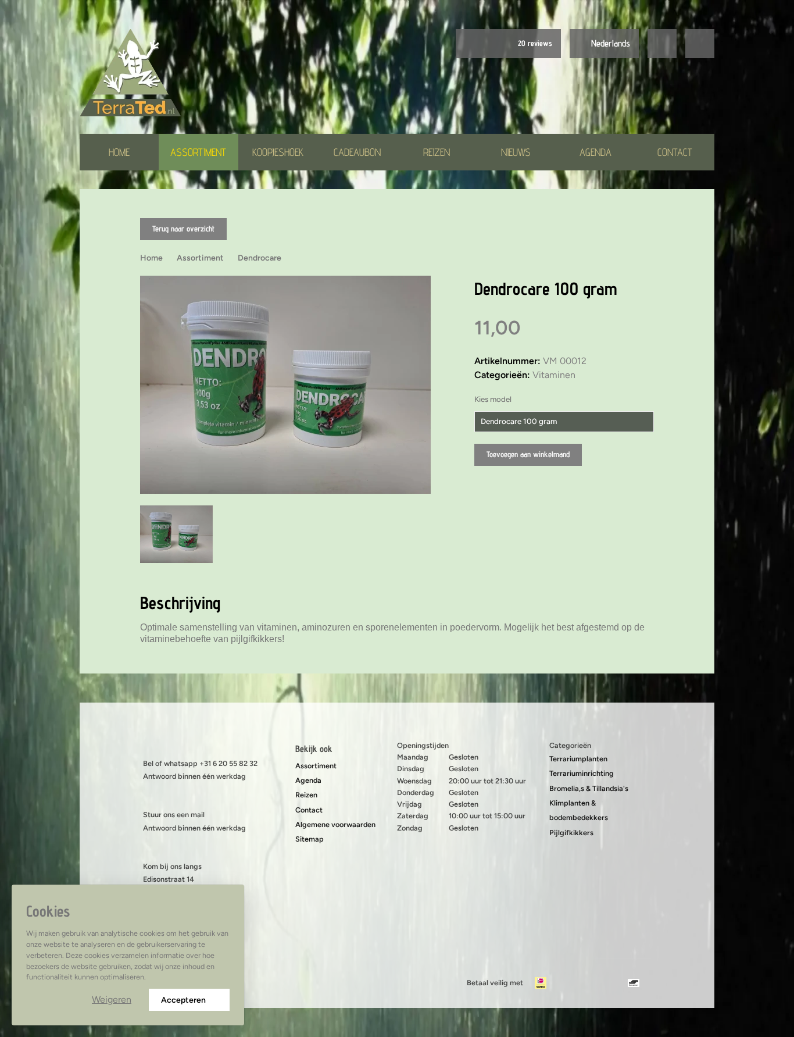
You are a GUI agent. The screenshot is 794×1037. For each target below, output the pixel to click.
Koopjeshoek (277, 152)
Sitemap (309, 839)
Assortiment (198, 152)
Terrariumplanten (578, 758)
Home (119, 152)
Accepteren (183, 1000)
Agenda (595, 152)
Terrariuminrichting (581, 773)
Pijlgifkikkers (571, 832)
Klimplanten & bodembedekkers (578, 810)
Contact (674, 152)
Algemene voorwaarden (335, 824)
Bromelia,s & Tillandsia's (588, 788)
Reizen (436, 152)
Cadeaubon (357, 152)
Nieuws (516, 152)
